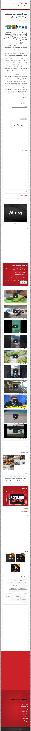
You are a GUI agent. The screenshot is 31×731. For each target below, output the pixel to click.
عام (9, 20)
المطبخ (8, 593)
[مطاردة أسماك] (15, 326)
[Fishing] (15, 341)
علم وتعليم (24, 602)
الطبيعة (24, 582)
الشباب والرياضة (22, 593)
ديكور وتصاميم (15, 585)
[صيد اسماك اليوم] (15, 371)
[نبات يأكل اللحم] (15, 401)
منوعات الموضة (23, 591)
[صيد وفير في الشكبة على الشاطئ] (15, 416)
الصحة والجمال (13, 591)
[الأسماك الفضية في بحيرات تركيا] (15, 311)
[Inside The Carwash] (15, 386)
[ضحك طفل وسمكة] (15, 431)
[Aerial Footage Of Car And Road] (15, 356)
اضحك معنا (11, 582)
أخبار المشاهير (13, 588)
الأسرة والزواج (23, 580)
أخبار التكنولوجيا (23, 588)
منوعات (24, 596)
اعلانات (18, 582)
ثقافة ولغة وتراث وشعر (21, 599)
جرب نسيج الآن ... (15, 686)
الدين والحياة (14, 580)
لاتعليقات (23, 22)
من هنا (23, 282)
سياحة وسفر (23, 585)
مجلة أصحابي (23, 20)
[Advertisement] (15, 171)
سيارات (14, 593)
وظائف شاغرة (16, 596)
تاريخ (13, 599)
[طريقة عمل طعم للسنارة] (15, 296)
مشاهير (9, 596)
